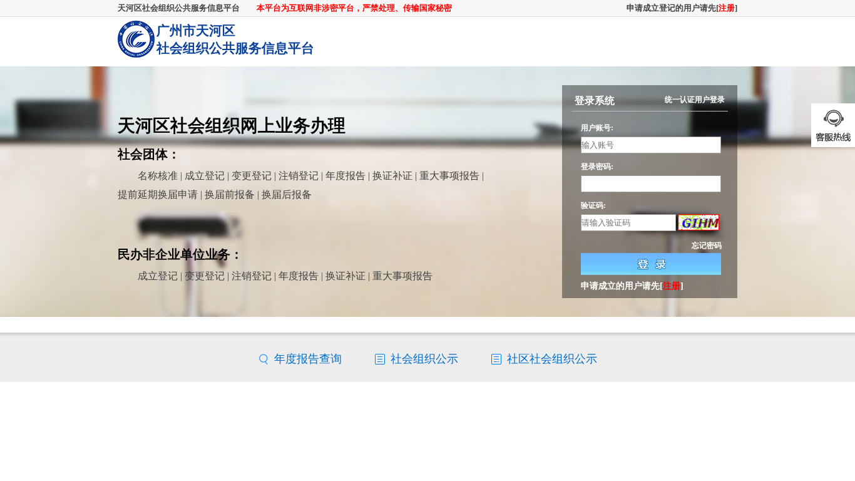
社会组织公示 (424, 359)
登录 (651, 264)
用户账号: (597, 127)
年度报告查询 (308, 359)
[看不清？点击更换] (698, 223)
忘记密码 (707, 245)
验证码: (593, 205)
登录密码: (597, 166)
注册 (727, 8)
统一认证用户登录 (695, 99)
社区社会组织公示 (552, 359)
